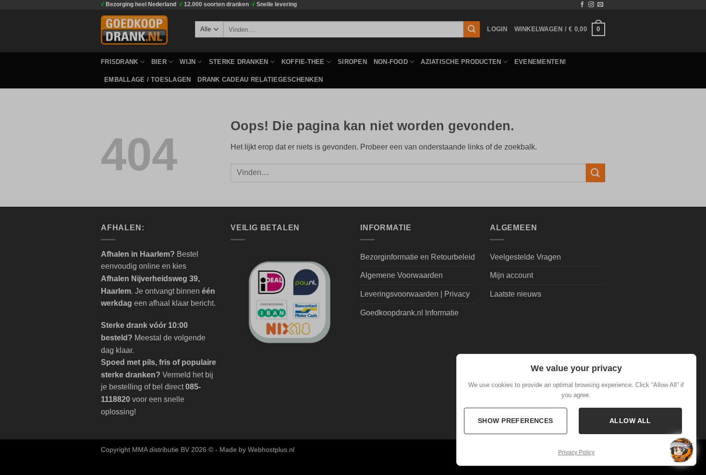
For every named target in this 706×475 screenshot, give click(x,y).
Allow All (630, 420)
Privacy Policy (576, 452)
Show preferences (515, 420)
